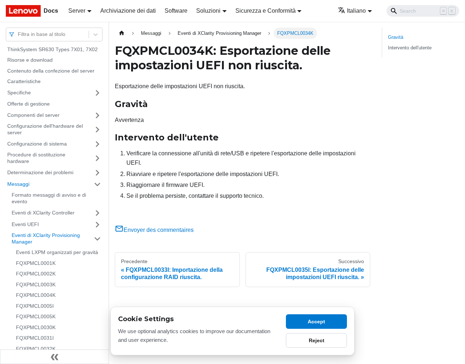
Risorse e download (30, 60)
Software (176, 11)
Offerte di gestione (28, 104)
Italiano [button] (356, 11)
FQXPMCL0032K (36, 349)
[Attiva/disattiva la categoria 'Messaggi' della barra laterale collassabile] (97, 184)
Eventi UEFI (25, 224)
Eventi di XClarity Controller (43, 213)
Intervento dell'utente (410, 47)
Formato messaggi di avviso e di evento (49, 198)
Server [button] (76, 11)
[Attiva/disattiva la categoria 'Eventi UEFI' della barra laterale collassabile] (97, 224)
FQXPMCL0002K (36, 274)
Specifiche (19, 92)
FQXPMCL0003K (36, 284)
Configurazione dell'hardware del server (45, 129)
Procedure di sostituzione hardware (36, 158)
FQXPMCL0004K (36, 295)
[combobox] (18, 34)
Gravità (395, 37)
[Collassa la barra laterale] (54, 356)
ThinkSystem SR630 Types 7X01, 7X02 (52, 49)
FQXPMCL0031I (35, 338)
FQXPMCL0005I (35, 306)
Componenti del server (33, 115)
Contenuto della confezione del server (50, 71)
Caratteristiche (24, 82)
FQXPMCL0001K (36, 263)
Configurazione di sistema (37, 144)
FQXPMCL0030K (36, 327)
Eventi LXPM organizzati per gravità (57, 252)
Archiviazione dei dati (128, 11)
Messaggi (18, 184)
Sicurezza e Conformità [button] (265, 11)
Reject (316, 340)
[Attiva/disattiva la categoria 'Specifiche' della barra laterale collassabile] (97, 93)
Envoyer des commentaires (159, 230)
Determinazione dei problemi (40, 172)
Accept (316, 321)
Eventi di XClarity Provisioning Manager (46, 239)
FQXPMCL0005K (36, 317)
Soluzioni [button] (208, 11)
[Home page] (122, 33)
